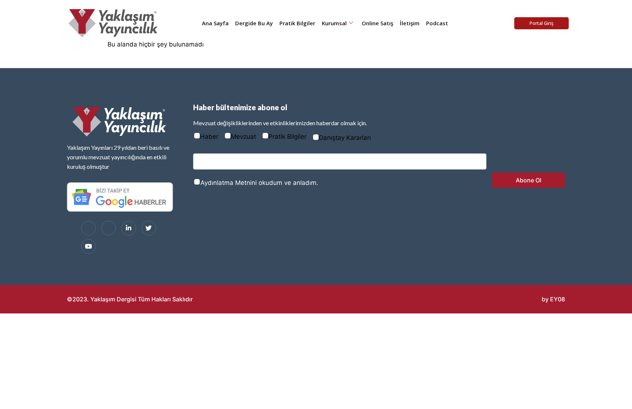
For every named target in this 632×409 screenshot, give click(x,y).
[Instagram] (108, 228)
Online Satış (377, 23)
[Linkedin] (128, 228)
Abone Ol (528, 180)
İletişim (410, 23)
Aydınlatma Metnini (228, 182)
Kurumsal (334, 23)
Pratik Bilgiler (297, 23)
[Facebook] (88, 228)
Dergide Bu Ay (254, 23)
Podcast (437, 23)
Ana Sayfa (215, 23)
